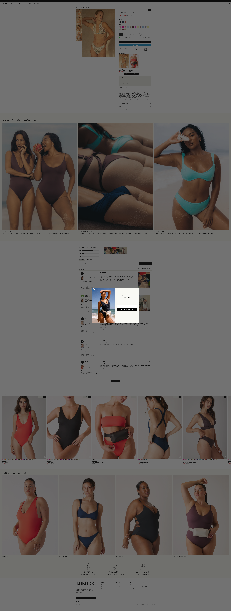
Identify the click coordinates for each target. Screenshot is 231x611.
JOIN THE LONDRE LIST (127, 309)
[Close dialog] (94, 289)
